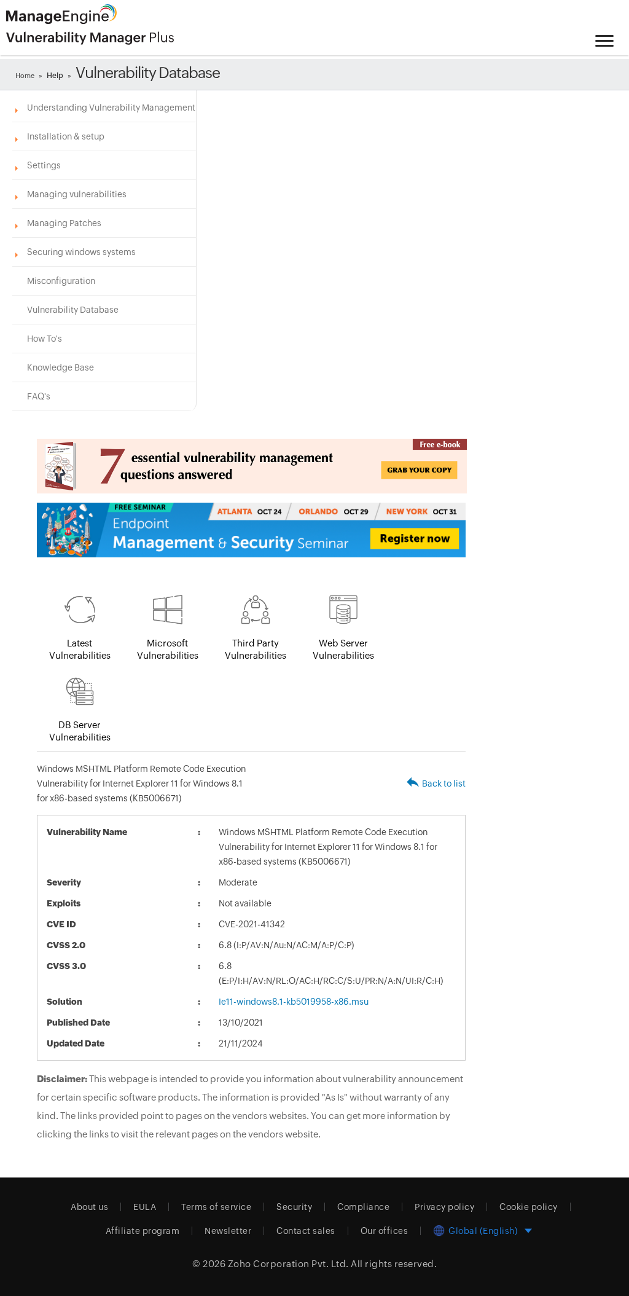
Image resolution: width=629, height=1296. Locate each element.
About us (89, 1207)
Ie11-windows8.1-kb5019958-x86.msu (294, 1002)
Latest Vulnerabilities (80, 649)
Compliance (363, 1207)
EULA (144, 1207)
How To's (44, 339)
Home (24, 75)
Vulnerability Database (73, 310)
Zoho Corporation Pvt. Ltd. (288, 1264)
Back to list (444, 783)
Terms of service (216, 1207)
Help (55, 75)
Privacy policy (444, 1207)
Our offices (384, 1231)
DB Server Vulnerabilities (80, 731)
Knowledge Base (60, 367)
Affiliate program (143, 1231)
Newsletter (228, 1231)
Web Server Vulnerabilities (343, 649)
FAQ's (38, 396)
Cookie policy (528, 1207)
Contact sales (305, 1231)
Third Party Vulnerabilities (255, 649)
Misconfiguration (61, 281)
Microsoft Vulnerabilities (167, 649)
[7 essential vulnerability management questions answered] (251, 466)
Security (294, 1207)
